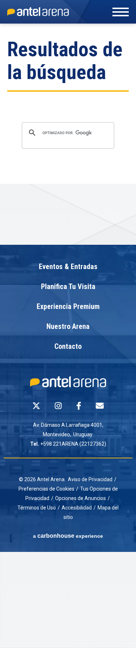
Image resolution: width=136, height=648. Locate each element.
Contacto (68, 347)
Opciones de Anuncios (80, 498)
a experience (68, 536)
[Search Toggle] (69, 18)
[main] (68, 134)
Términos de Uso (36, 508)
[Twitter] (36, 406)
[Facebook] (78, 406)
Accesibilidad (77, 508)
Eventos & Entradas (68, 267)
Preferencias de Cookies (46, 489)
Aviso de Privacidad (90, 479)
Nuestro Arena (68, 327)
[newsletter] (100, 406)
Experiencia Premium (68, 307)
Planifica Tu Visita (68, 287)
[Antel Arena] (38, 11)
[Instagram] (58, 406)
